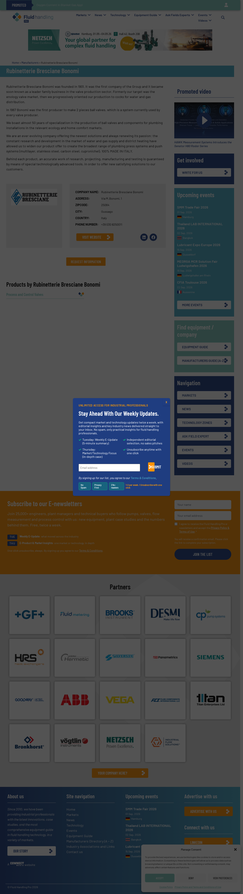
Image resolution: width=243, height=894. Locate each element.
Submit (153, 467)
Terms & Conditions (143, 478)
